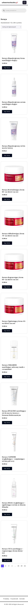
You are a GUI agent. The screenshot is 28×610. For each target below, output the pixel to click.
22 (18, 566)
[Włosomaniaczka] (10, 2)
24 (25, 566)
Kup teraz (7, 68)
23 (21, 566)
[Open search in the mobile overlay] (14, 10)
